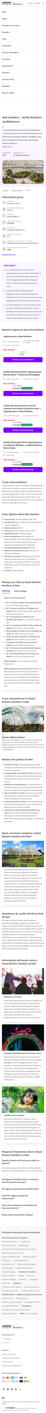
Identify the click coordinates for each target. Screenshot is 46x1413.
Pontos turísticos (8, 1275)
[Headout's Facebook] (16, 1389)
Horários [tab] (6, 590)
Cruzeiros (6, 59)
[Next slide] (41, 719)
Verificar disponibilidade (23, 359)
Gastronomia (7, 65)
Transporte (6, 45)
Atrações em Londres (11, 25)
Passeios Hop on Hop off (11, 1302)
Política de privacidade (11, 1358)
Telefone (7, 1339)
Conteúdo (10, 1407)
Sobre (4, 12)
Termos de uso (7, 1362)
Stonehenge (23, 1245)
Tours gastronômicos (10, 1306)
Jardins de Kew (17, 190)
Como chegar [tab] (20, 590)
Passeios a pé (7, 1298)
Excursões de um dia (32, 1302)
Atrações (5, 32)
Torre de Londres (8, 1245)
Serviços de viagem (10, 52)
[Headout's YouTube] (12, 1389)
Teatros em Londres (10, 1241)
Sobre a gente (31, 1313)
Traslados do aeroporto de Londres (16, 1309)
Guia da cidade (8, 92)
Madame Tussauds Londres (12, 1253)
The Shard (6, 1260)
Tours (4, 38)
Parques (30, 1275)
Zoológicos (33, 1279)
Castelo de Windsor (20, 1260)
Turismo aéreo (8, 79)
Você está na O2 (8, 1264)
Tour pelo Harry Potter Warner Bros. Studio (19, 1249)
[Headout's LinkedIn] (4, 1389)
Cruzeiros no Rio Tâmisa (11, 1287)
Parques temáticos (9, 1279)
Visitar (4, 18)
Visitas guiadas (21, 1298)
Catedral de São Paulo (24, 1268)
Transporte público (9, 1313)
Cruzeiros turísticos (31, 1287)
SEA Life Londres (30, 1256)
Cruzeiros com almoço (30, 1290)
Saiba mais (7, 146)
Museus (21, 1275)
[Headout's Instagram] (8, 1389)
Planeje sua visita (9, 254)
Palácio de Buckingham (26, 1264)
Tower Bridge (7, 1268)
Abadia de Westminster (11, 1256)
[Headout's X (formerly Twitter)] (20, 1389)
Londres (5, 190)
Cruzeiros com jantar (10, 1290)
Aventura (6, 72)
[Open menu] (43, 3)
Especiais (6, 86)
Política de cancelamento (12, 1365)
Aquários (23, 1279)
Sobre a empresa (8, 1354)
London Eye (25, 1241)
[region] (23, 719)
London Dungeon (9, 1272)
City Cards (6, 1283)
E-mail (6, 1342)
